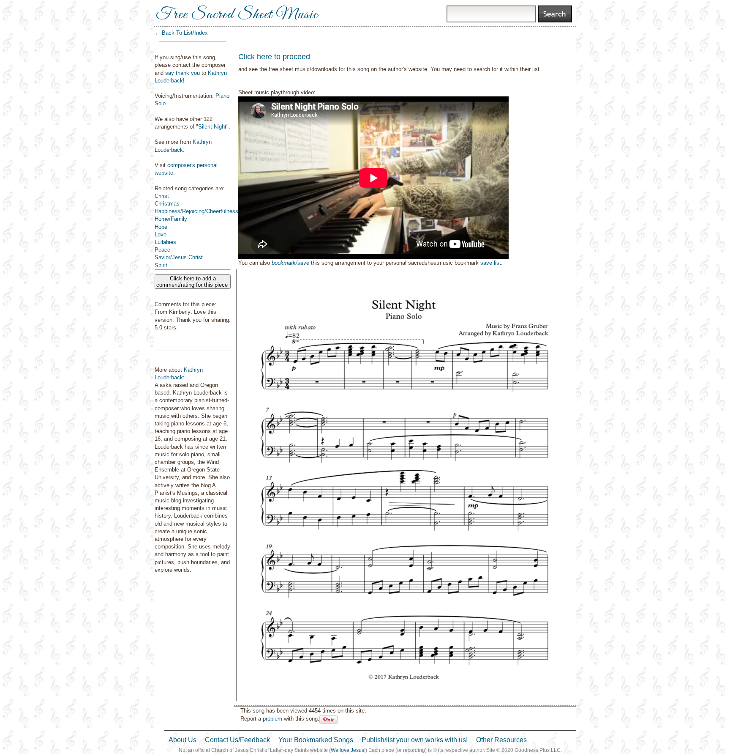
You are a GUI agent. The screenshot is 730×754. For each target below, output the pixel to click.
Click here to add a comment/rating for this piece (192, 281)
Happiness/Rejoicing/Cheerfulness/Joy (202, 211)
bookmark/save (290, 263)
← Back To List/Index (181, 33)
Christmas (167, 203)
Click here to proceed (274, 56)
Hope (161, 227)
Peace (162, 250)
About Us (182, 739)
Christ (162, 196)
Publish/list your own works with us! (415, 739)
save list (490, 263)
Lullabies (165, 242)
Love (160, 234)
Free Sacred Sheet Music (237, 15)
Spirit (161, 265)
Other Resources (501, 739)
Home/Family (171, 219)
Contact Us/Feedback (237, 739)
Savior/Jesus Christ (179, 257)
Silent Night (212, 126)
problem (272, 719)
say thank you (182, 73)
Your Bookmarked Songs (315, 739)
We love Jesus (347, 750)
